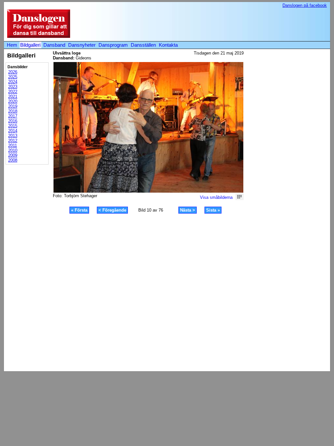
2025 (12, 76)
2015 (12, 125)
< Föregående (112, 210)
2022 (12, 91)
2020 (12, 101)
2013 (12, 135)
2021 (12, 96)
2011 (12, 145)
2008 (12, 160)
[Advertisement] (207, 24)
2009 (12, 155)
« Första (79, 210)
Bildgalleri (30, 45)
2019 (12, 106)
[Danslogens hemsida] (37, 36)
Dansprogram (113, 45)
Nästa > (187, 210)
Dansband (54, 45)
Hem (12, 45)
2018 (12, 111)
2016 (12, 121)
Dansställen (143, 45)
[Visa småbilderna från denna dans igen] (239, 198)
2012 (12, 140)
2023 (12, 86)
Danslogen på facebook (304, 5)
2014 (12, 130)
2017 (12, 116)
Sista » (213, 210)
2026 (12, 72)
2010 (12, 150)
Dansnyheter (82, 45)
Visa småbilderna (216, 197)
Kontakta (168, 45)
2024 (12, 81)
